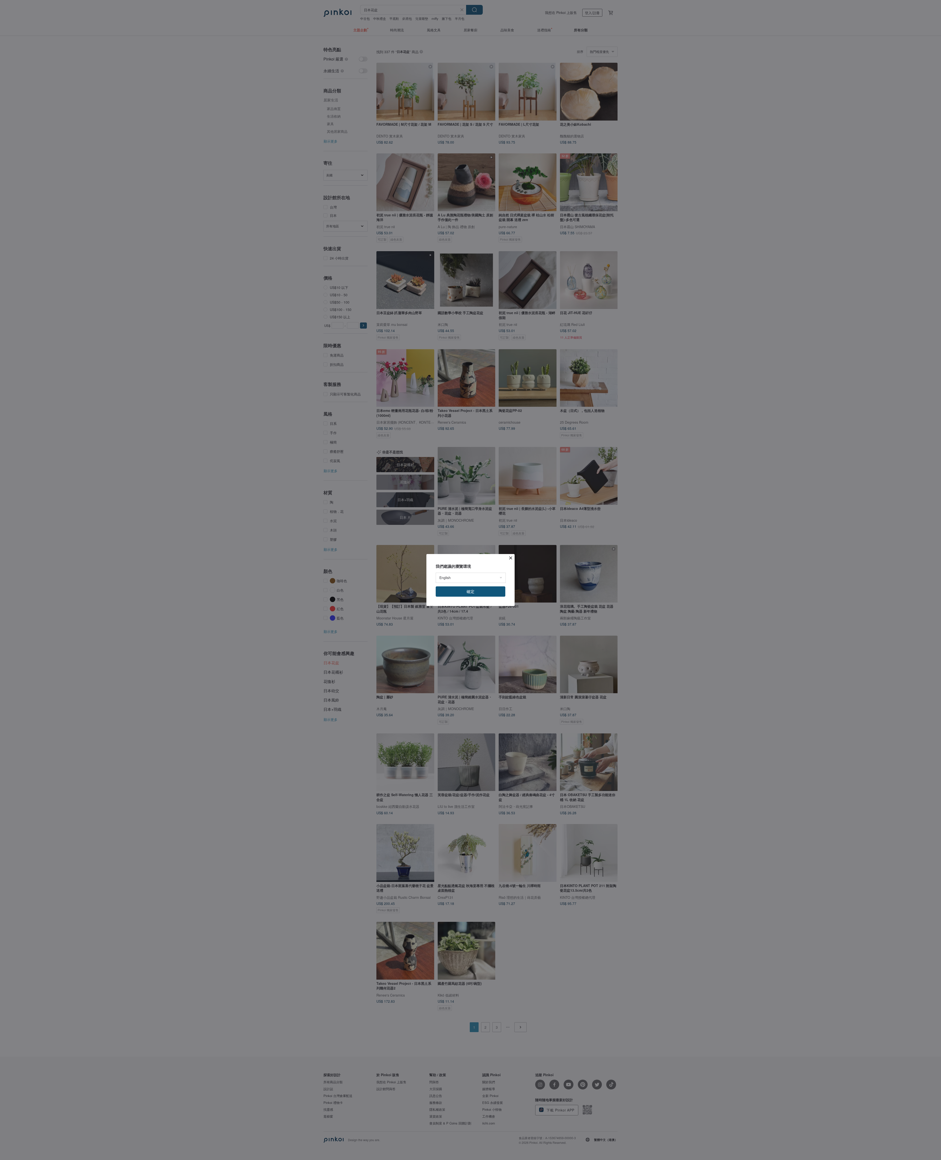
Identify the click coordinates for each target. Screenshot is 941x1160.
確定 (470, 591)
